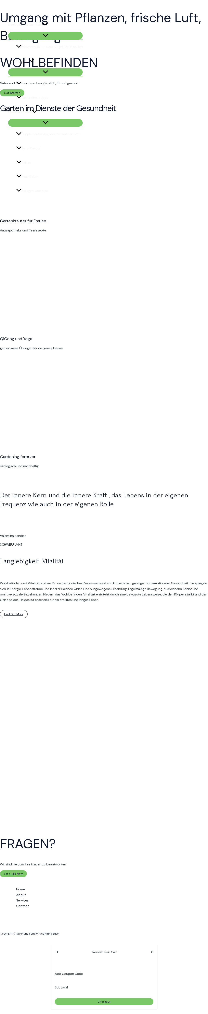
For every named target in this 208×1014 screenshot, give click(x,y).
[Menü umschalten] (45, 36)
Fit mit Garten (18, 61)
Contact (22, 906)
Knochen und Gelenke (38, 83)
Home (20, 889)
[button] (45, 25)
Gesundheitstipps (35, 97)
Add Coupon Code (69, 974)
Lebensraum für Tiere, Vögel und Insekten (52, 47)
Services (22, 900)
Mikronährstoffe (20, 112)
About (21, 895)
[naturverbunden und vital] (6, 12)
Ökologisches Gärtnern (25, 24)
